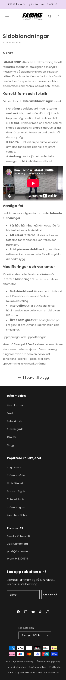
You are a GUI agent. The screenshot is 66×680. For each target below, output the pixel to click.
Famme (19, 661)
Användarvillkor (37, 667)
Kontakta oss (15, 405)
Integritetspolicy (17, 667)
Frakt (10, 413)
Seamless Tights (17, 515)
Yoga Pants (14, 467)
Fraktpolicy (55, 667)
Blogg (10, 445)
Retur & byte (15, 421)
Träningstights (16, 507)
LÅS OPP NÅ (50, 594)
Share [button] (9, 53)
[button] (7, 16)
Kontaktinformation (48, 672)
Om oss (12, 437)
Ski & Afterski (15, 483)
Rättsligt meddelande (22, 672)
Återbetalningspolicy (48, 661)
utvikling (28, 661)
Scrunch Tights (16, 491)
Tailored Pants (15, 499)
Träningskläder (16, 475)
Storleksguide (15, 429)
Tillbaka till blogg (36, 377)
